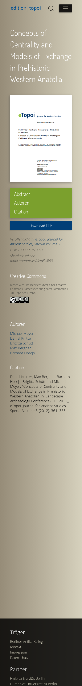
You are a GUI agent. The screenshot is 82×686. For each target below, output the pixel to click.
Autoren (21, 202)
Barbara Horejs (22, 352)
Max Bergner (20, 348)
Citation (21, 211)
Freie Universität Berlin (27, 678)
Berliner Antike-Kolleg (26, 641)
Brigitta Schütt (21, 343)
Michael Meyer (22, 333)
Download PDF (41, 225)
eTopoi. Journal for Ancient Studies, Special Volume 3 (36, 241)
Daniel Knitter (21, 338)
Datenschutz (19, 657)
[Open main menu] (65, 8)
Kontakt (15, 647)
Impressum (18, 652)
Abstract (22, 194)
